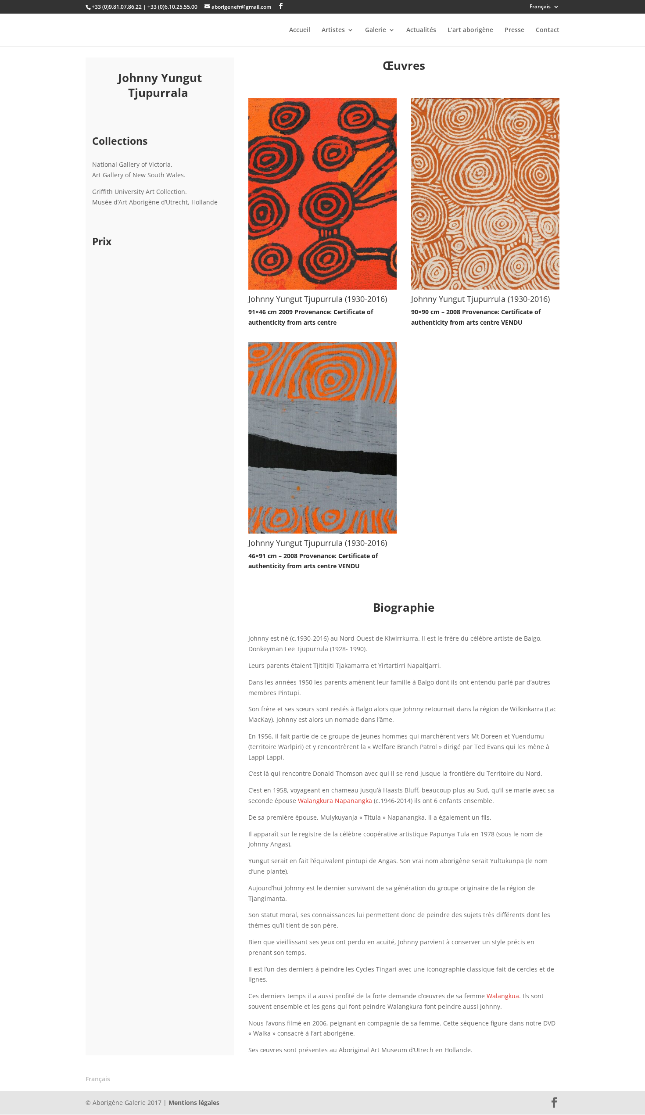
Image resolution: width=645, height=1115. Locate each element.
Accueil (299, 30)
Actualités (421, 30)
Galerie (375, 30)
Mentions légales (193, 1102)
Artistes (333, 30)
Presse (514, 30)
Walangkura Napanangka (335, 800)
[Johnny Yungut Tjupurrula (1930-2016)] (322, 287)
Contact (547, 30)
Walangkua (503, 996)
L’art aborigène (470, 30)
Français (540, 7)
